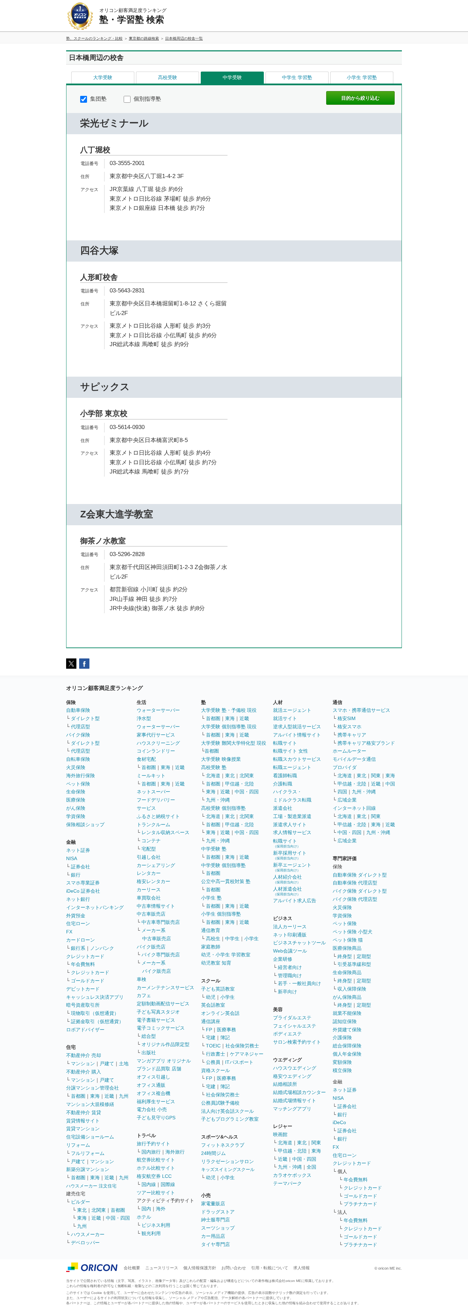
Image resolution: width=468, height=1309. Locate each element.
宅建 (210, 1037)
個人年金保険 (347, 1054)
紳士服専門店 (215, 1219)
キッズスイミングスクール (228, 1169)
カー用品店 (213, 1236)
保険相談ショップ (85, 824)
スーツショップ (218, 1228)
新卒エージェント (292, 867)
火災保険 (75, 767)
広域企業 (347, 800)
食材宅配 (146, 759)
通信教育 (210, 930)
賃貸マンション (83, 1128)
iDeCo (339, 1122)
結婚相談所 (285, 1084)
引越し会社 (149, 857)
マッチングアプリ (292, 1108)
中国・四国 (118, 1218)
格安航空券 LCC (154, 1176)
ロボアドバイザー (85, 1029)
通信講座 (210, 1021)
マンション (83, 1063)
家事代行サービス (156, 735)
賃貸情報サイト (83, 1120)
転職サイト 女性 (290, 751)
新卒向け (287, 991)
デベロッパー (85, 1242)
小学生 (251, 938)
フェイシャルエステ (294, 1026)
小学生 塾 (211, 898)
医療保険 (75, 800)
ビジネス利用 (155, 1225)
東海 (95, 1096)
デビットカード (83, 989)
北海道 (213, 775)
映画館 (280, 1134)
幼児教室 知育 (216, 963)
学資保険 (75, 816)
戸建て (107, 1063)
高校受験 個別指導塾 (223, 808)
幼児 (210, 997)
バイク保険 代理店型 (355, 899)
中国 (390, 783)
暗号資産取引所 (83, 1005)
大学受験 (102, 77)
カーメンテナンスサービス (165, 987)
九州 (123, 1096)
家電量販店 (213, 1203)
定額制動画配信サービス (163, 1003)
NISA (71, 858)
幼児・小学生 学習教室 (225, 954)
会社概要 (132, 1268)
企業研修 (282, 959)
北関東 (98, 1210)
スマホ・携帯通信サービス (361, 710)
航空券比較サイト (156, 1159)
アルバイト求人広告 (294, 900)
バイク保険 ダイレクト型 (360, 891)
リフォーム (78, 1145)
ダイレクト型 (85, 718)
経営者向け (290, 967)
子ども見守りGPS (156, 1117)
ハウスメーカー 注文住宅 (91, 1185)
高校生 (213, 938)
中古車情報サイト (156, 906)
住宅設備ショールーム (90, 1137)
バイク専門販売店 (160, 954)
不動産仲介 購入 (83, 1071)
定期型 (364, 956)
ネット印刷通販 (290, 934)
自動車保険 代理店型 (355, 882)
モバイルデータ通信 (354, 759)
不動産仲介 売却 (83, 1055)
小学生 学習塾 (362, 77)
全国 (311, 1167)
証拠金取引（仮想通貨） (97, 1021)
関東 (316, 1142)
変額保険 (342, 1062)
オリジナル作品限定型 (165, 1044)
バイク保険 (78, 735)
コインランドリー (156, 751)
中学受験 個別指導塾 (223, 865)
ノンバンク (102, 948)
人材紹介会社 (287, 879)
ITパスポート (239, 1062)
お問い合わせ (233, 1268)
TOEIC (213, 1045)
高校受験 (167, 77)
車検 (141, 979)
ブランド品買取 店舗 (159, 1068)
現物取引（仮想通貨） (95, 1013)
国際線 (168, 1184)
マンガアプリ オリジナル (164, 1060)
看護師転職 (285, 775)
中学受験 (232, 77)
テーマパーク (287, 1183)
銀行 (76, 875)
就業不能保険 (347, 1013)
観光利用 (151, 1233)
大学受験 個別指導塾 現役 (229, 726)
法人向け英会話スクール (227, 1111)
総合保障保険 (347, 1045)
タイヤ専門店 (215, 1244)
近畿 (109, 1096)
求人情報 (301, 1268)
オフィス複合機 (153, 1093)
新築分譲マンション (87, 1169)
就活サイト (285, 718)
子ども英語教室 (218, 989)
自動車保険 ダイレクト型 (360, 875)
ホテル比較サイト (156, 1168)
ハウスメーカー (87, 1234)
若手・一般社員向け (299, 983)
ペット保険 (78, 783)
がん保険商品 (347, 997)
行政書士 (215, 1054)
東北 (82, 1210)
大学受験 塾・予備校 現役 (229, 710)
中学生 (232, 938)
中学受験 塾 (213, 849)
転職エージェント (292, 767)
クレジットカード (85, 956)
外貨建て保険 (347, 1029)
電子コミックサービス (161, 1028)
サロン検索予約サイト (297, 1042)
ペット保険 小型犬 (352, 931)
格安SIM (346, 718)
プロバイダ (345, 767)
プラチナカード (360, 1204)
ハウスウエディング (294, 1068)
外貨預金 (75, 915)
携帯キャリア (351, 735)
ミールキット (151, 775)
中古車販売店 (151, 914)
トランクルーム (153, 824)
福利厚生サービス (156, 1101)
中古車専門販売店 (160, 922)
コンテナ (151, 840)
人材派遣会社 (287, 891)
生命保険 (75, 791)
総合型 (148, 1036)
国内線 (148, 1184)
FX (69, 931)
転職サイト (285, 743)
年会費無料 (83, 964)
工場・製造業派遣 (292, 816)
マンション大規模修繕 (90, 1104)
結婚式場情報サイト (294, 1100)
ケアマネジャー (246, 1054)
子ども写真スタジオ (158, 1012)
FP (209, 1029)
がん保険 (75, 808)
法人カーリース (290, 926)
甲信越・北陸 (239, 783)
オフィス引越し (153, 1077)
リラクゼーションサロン (227, 1161)
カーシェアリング (156, 865)
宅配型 (148, 849)
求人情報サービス (292, 832)
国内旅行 (151, 1152)
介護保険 (342, 1037)
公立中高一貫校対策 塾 (225, 881)
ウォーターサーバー (158, 710)
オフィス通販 (151, 1085)
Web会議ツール (290, 951)
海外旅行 (175, 1152)
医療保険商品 (347, 948)
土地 (123, 1063)
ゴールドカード (87, 980)
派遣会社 (282, 808)
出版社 (148, 1052)
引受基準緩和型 (354, 964)
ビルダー (80, 1202)
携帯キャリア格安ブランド (366, 743)
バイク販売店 (151, 946)
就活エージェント (292, 710)
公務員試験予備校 (220, 1103)
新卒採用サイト (290, 855)
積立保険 (342, 1070)
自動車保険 (78, 710)
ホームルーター (349, 751)
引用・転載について (269, 1268)
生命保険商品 (347, 972)
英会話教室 (213, 1005)
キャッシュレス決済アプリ (95, 997)
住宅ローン (78, 923)
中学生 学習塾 (297, 77)
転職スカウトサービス (297, 759)
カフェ (144, 995)
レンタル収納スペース (165, 832)
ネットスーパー (153, 791)
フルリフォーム (87, 1153)
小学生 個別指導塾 (221, 914)
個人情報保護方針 (199, 1268)
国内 (146, 1208)
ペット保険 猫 (348, 940)
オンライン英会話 (220, 1013)
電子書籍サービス (156, 1020)
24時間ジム (213, 1153)
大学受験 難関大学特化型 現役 (233, 743)
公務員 (213, 1062)
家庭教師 (210, 946)
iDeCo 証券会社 (83, 891)
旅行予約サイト (153, 1143)
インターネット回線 (354, 808)
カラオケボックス (292, 1175)
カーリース (149, 889)
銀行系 (78, 948)
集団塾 (98, 99)
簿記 (225, 1037)
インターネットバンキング (95, 907)
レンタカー (149, 873)
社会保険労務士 (242, 1045)
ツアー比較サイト (156, 1192)
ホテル (144, 1217)
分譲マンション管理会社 (92, 1088)
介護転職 (282, 783)
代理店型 (80, 726)
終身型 (344, 956)
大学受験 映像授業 (221, 759)
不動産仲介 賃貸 (83, 1112)
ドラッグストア (218, 1211)
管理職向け (290, 975)
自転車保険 (78, 759)
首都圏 (78, 1096)
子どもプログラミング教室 (230, 1119)
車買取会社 (149, 898)
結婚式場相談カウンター (299, 1092)
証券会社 (80, 866)
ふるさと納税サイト (158, 816)
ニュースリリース (161, 1268)
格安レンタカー (153, 881)
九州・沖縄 (218, 800)
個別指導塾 (146, 99)
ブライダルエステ (292, 1017)
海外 (160, 1208)
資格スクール (215, 1070)
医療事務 (226, 1029)
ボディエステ (287, 1033)
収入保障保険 (351, 989)
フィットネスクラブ (222, 1145)
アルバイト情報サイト (297, 735)
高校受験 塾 (213, 767)
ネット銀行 (78, 899)
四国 (342, 791)
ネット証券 (78, 850)
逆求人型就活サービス (297, 726)
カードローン (80, 940)
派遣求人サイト (290, 824)
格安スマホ (349, 726)
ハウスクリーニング (158, 743)
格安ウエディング (292, 1076)
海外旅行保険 (80, 775)
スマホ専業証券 (83, 882)
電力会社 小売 (152, 1109)
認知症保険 (345, 1021)
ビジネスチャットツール (299, 942)
